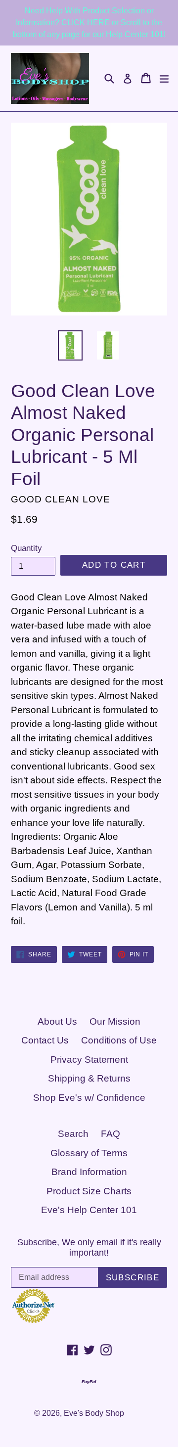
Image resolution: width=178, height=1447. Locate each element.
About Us (57, 1021)
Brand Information (89, 1172)
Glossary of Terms (89, 1153)
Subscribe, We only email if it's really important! (89, 1247)
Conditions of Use (119, 1040)
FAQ (110, 1134)
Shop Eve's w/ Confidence (89, 1097)
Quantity (26, 548)
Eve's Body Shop (94, 1413)
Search (73, 1134)
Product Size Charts (89, 1191)
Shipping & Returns (89, 1078)
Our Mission (114, 1021)
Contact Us (45, 1040)
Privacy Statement (89, 1059)
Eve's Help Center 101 (89, 1210)
